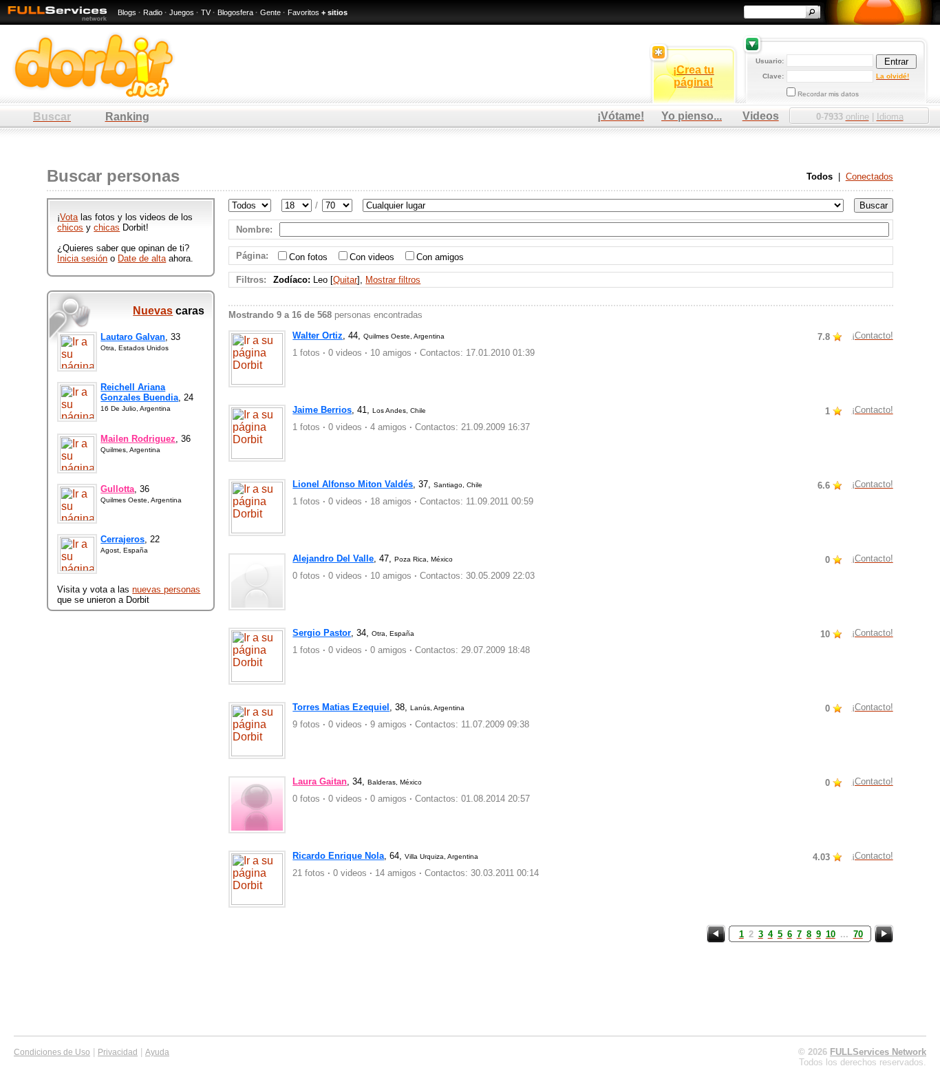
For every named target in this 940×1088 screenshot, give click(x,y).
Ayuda (157, 1052)
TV (206, 12)
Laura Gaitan (319, 781)
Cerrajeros (122, 539)
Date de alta (142, 258)
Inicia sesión (82, 258)
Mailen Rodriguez (137, 439)
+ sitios (334, 12)
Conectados (869, 176)
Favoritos (303, 12)
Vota (69, 217)
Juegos (181, 12)
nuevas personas (166, 589)
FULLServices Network (878, 1052)
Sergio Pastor (321, 633)
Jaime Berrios (322, 410)
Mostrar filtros (392, 280)
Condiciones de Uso (52, 1052)
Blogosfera (235, 12)
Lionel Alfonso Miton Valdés (352, 484)
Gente (270, 12)
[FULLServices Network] (53, 22)
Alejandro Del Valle (333, 558)
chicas (107, 227)
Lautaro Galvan (132, 337)
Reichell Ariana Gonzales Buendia (139, 392)
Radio (152, 12)
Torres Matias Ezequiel (340, 707)
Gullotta (117, 489)
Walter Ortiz (317, 335)
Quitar (345, 280)
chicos (70, 227)
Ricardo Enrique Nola (338, 856)
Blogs (127, 12)
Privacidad (118, 1052)
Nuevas (153, 311)
